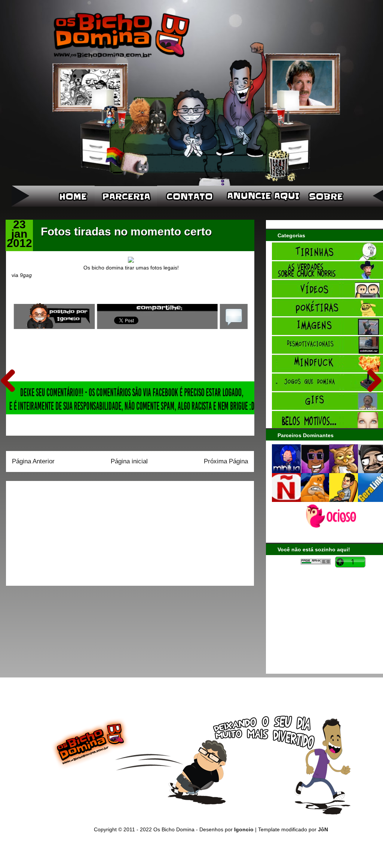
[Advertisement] (58, 531)
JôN (323, 829)
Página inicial (129, 461)
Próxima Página (226, 461)
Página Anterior (33, 461)
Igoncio (244, 829)
